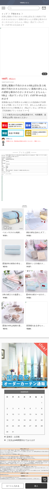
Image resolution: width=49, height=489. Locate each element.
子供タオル (15, 13)
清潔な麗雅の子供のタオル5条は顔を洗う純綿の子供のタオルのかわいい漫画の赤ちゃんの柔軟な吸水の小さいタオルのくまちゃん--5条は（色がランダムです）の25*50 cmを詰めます (24, 20)
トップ (4, 13)
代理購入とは (9, 138)
